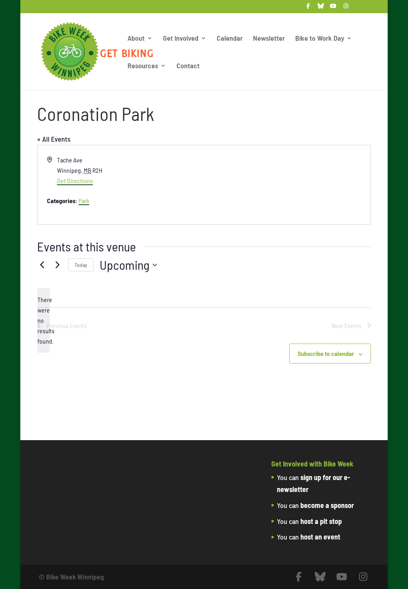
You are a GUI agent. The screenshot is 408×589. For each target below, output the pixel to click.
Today (81, 264)
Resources (143, 66)
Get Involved (180, 38)
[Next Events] (57, 265)
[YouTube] (333, 8)
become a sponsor (327, 505)
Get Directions (75, 180)
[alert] (43, 320)
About (136, 38)
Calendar (230, 38)
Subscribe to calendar (326, 353)
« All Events (54, 138)
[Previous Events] (42, 265)
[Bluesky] (320, 8)
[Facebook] (308, 8)
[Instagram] (345, 8)
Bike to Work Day (319, 38)
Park (83, 200)
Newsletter (269, 38)
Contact (188, 66)
